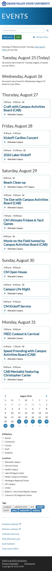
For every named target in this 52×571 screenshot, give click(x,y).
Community (9, 441)
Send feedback (8, 544)
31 (40, 404)
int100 (40, 507)
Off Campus (9, 484)
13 (33, 413)
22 (46, 417)
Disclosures (29, 563)
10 (12, 413)
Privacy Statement (10, 563)
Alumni (7, 438)
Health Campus (11, 469)
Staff (6, 449)
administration (21, 507)
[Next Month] (47, 396)
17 (12, 417)
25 (19, 421)
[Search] (47, 30)
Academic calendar (10, 524)
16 (5, 417)
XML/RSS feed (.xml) (11, 539)
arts (32, 507)
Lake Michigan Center (14, 473)
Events (15, 16)
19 (26, 417)
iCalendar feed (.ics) (10, 534)
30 (33, 404)
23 (5, 421)
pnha (14, 510)
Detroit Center (11, 465)
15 (46, 413)
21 (40, 417)
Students (8, 452)
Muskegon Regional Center (16, 480)
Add (18, 37)
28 (19, 404)
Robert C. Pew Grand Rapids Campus (20, 491)
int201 (6, 510)
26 (5, 404)
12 (26, 413)
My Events (8, 37)
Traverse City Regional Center (18, 495)
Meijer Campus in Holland (15, 476)
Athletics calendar (10, 529)
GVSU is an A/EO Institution (14, 560)
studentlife (24, 510)
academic (7, 507)
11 (19, 413)
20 (33, 417)
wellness (36, 510)
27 (12, 404)
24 (12, 421)
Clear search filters (10, 548)
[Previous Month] (5, 396)
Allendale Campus (12, 462)
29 (26, 404)
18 (19, 417)
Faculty (7, 445)
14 (40, 413)
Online (7, 488)
